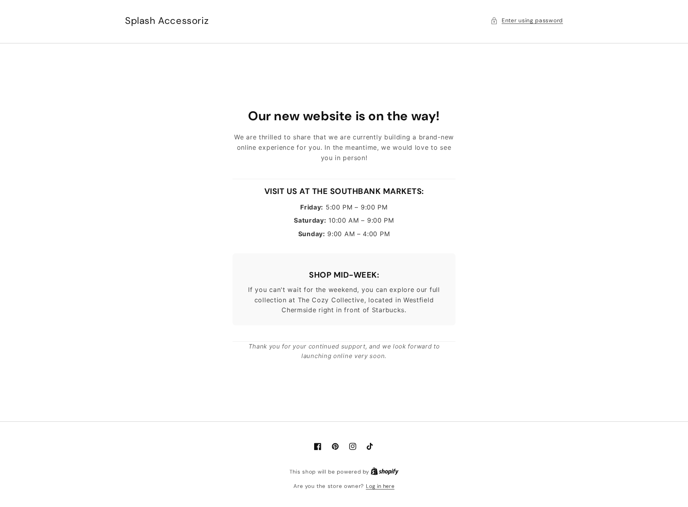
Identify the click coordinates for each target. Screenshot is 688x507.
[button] (527, 20)
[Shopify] (385, 471)
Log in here (380, 486)
